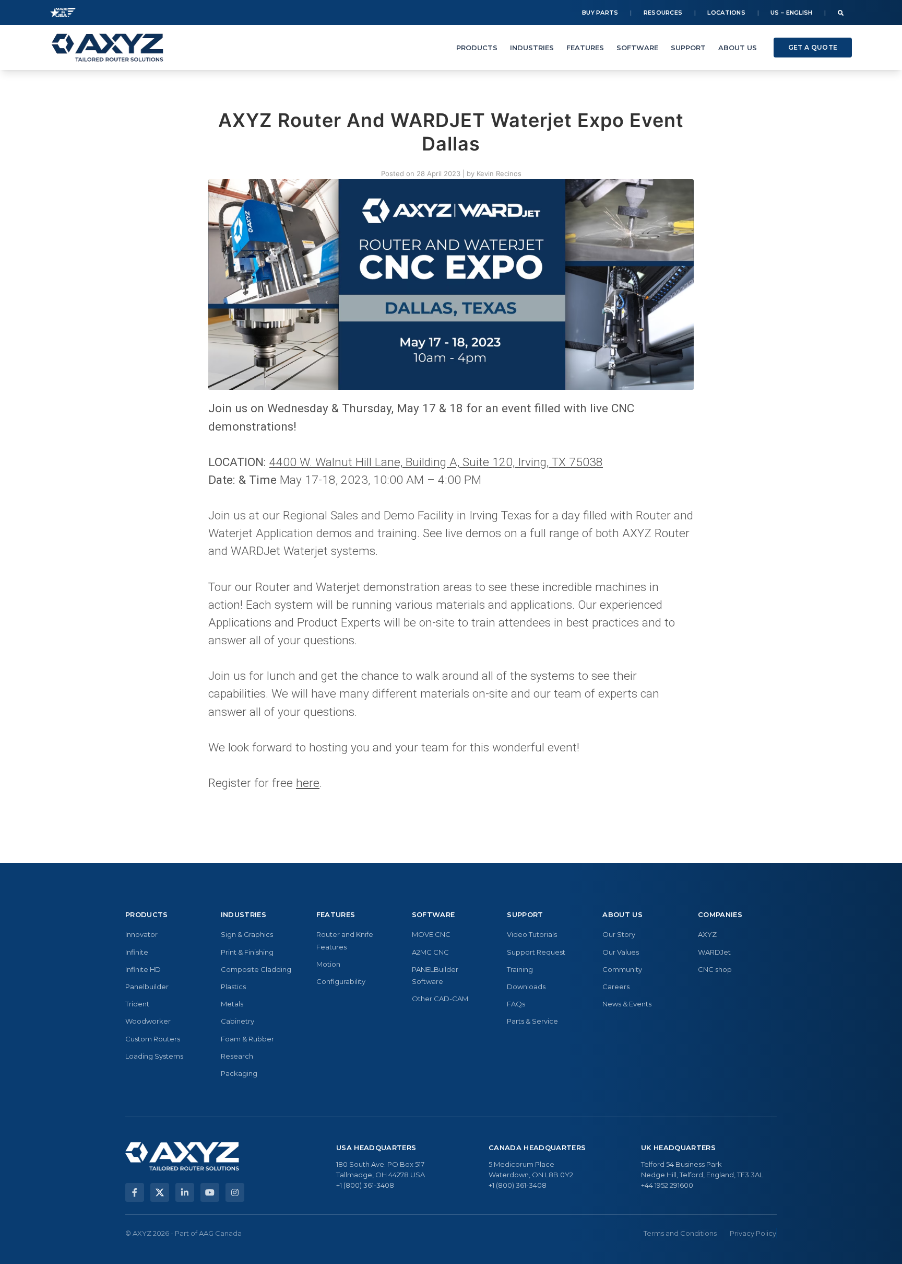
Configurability (340, 981)
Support (688, 47)
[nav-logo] (107, 47)
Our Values (620, 952)
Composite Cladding (256, 969)
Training (520, 969)
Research (237, 1056)
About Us (737, 47)
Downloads (526, 986)
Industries (532, 47)
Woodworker (148, 1021)
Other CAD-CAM (440, 998)
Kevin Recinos (499, 173)
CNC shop (715, 969)
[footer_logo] (182, 1156)
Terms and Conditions (680, 1233)
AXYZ (707, 934)
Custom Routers (152, 1039)
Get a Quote (812, 47)
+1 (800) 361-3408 (365, 1185)
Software (637, 47)
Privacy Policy (753, 1233)
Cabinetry (237, 1021)
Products (476, 47)
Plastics (233, 986)
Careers (616, 986)
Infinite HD (143, 969)
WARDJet (714, 952)
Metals (232, 1004)
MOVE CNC (431, 934)
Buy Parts (600, 12)
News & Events (626, 1004)
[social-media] (134, 1192)
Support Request (536, 952)
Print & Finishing (247, 952)
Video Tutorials (532, 934)
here (307, 783)
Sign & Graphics (247, 934)
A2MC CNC (430, 952)
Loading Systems (154, 1056)
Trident (137, 1004)
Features (585, 47)
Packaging (239, 1073)
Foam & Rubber (247, 1039)
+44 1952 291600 (667, 1185)
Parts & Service (532, 1021)
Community (622, 969)
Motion (328, 964)
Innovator (141, 934)
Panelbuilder (147, 986)
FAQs (516, 1004)
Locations (726, 12)
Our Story (618, 934)
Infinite (136, 952)
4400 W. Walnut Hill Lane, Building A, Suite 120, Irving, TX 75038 (436, 462)
